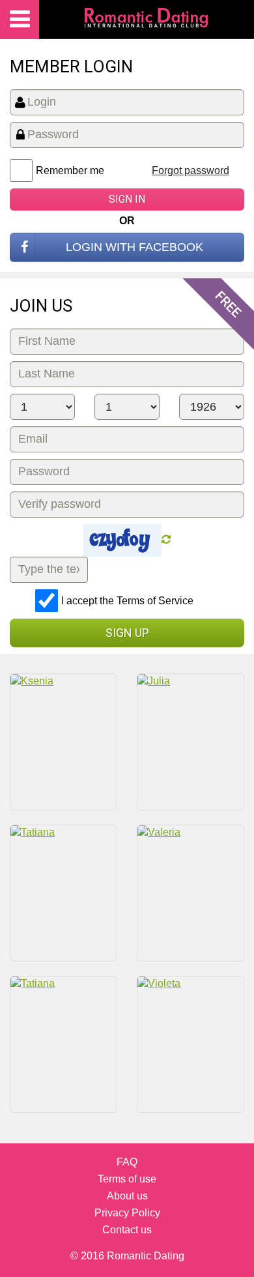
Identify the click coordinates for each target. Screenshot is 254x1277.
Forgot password (190, 170)
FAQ (127, 1161)
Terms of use (127, 1178)
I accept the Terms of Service (127, 600)
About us (127, 1195)
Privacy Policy (127, 1212)
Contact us (127, 1229)
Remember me (70, 170)
